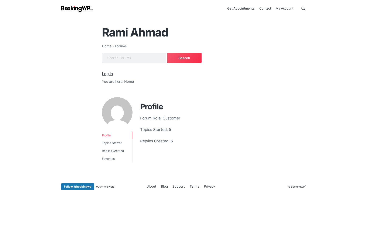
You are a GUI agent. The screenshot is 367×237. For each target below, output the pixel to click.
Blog (164, 186)
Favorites (108, 158)
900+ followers (105, 186)
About (151, 186)
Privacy (209, 186)
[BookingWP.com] (77, 9)
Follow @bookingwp (77, 186)
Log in (107, 74)
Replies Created (113, 151)
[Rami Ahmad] (117, 112)
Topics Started (112, 143)
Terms (194, 186)
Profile (106, 135)
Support (178, 186)
